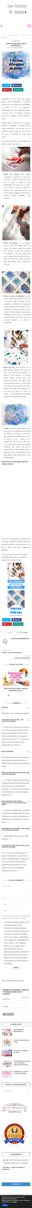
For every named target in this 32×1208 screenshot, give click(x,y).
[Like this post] (18, 632)
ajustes (15, 1202)
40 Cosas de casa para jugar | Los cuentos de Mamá (15, 846)
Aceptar (5, 1205)
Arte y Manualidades (13, 35)
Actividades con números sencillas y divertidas (21, 1072)
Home (3, 35)
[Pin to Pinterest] (24, 632)
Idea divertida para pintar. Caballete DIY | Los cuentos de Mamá (14, 803)
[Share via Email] (26, 632)
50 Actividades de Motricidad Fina (19, 1030)
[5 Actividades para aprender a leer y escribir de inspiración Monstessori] (7, 1063)
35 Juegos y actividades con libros (21, 1051)
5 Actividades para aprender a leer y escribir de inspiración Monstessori (22, 1062)
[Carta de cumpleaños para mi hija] (7, 1042)
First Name (6, 1006)
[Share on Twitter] (22, 632)
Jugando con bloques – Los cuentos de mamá (12, 720)
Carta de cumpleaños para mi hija (21, 1041)
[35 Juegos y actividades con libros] (7, 1053)
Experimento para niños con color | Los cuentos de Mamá (16, 829)
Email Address (7, 999)
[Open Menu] (1, 26)
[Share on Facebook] (20, 632)
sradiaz (5, 707)
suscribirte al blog (7, 557)
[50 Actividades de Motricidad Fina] (7, 1032)
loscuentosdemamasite (17, 47)
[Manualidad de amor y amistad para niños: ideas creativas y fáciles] (16, 677)
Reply (28, 707)
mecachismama (7, 751)
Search (29, 26)
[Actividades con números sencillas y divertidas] (7, 1074)
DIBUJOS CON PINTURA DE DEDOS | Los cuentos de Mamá (15, 773)
